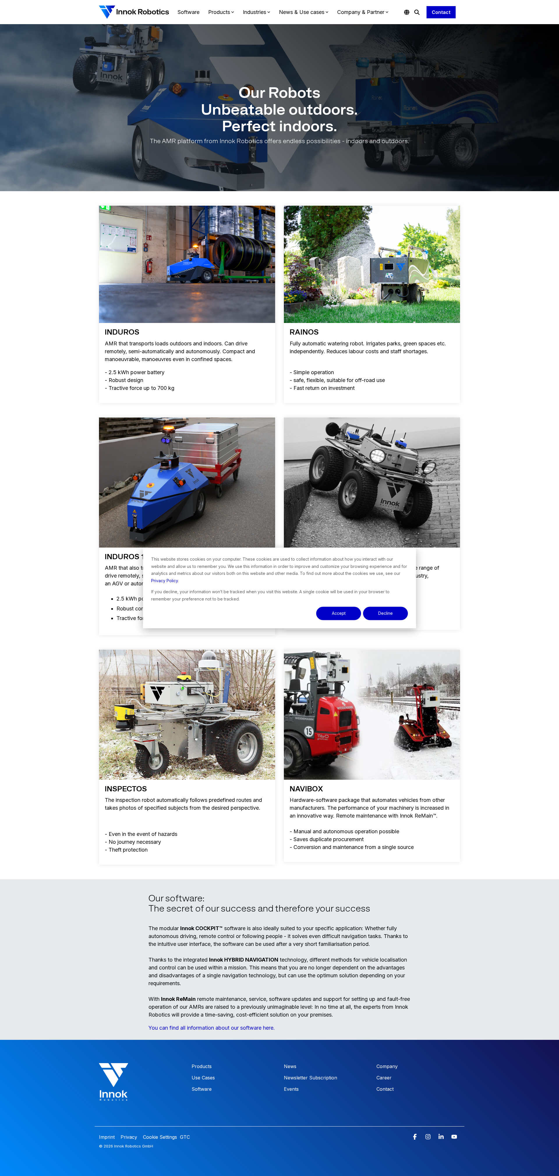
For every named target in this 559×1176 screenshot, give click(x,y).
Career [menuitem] (384, 1078)
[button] (416, 1137)
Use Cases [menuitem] (203, 1078)
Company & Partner (360, 12)
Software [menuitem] (202, 1089)
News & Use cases (301, 12)
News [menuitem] (290, 1066)
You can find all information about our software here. (211, 1028)
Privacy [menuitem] (128, 1137)
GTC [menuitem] (185, 1137)
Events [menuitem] (291, 1089)
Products (219, 12)
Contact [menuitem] (385, 1089)
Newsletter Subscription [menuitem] (310, 1078)
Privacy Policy (164, 580)
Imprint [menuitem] (107, 1137)
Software (188, 12)
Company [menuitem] (387, 1066)
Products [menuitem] (202, 1066)
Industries (254, 12)
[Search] (417, 12)
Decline (385, 613)
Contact (441, 12)
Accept (339, 613)
